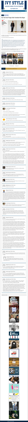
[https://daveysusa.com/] (14, 409)
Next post (16, 65)
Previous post (12, 65)
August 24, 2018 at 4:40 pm (12, 251)
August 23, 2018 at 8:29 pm (11, 79)
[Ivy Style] (14, 5)
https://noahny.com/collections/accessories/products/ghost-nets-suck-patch (12, 84)
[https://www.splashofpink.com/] (14, 392)
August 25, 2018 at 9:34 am (12, 271)
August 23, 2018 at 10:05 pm (11, 98)
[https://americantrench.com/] (14, 348)
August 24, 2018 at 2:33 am (13, 134)
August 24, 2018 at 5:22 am (12, 166)
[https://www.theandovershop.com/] (14, 313)
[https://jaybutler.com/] (14, 383)
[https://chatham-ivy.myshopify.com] (14, 357)
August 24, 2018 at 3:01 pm (10, 217)
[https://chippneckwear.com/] (14, 339)
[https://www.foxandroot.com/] (14, 418)
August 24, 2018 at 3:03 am (12, 140)
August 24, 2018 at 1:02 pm (12, 185)
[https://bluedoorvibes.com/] (14, 374)
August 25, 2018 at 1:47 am (12, 264)
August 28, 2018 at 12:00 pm (12, 279)
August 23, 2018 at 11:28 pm (14, 118)
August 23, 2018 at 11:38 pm (11, 123)
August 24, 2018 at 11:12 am (11, 179)
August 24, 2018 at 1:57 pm (10, 190)
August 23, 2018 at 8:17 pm (10, 72)
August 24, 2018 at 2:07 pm (12, 203)
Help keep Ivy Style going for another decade (18, 51)
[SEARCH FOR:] (22, 12)
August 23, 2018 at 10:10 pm (12, 103)
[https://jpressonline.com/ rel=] (14, 304)
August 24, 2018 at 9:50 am (12, 172)
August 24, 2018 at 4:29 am (12, 148)
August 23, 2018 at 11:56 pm (11, 128)
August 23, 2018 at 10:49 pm (12, 108)
